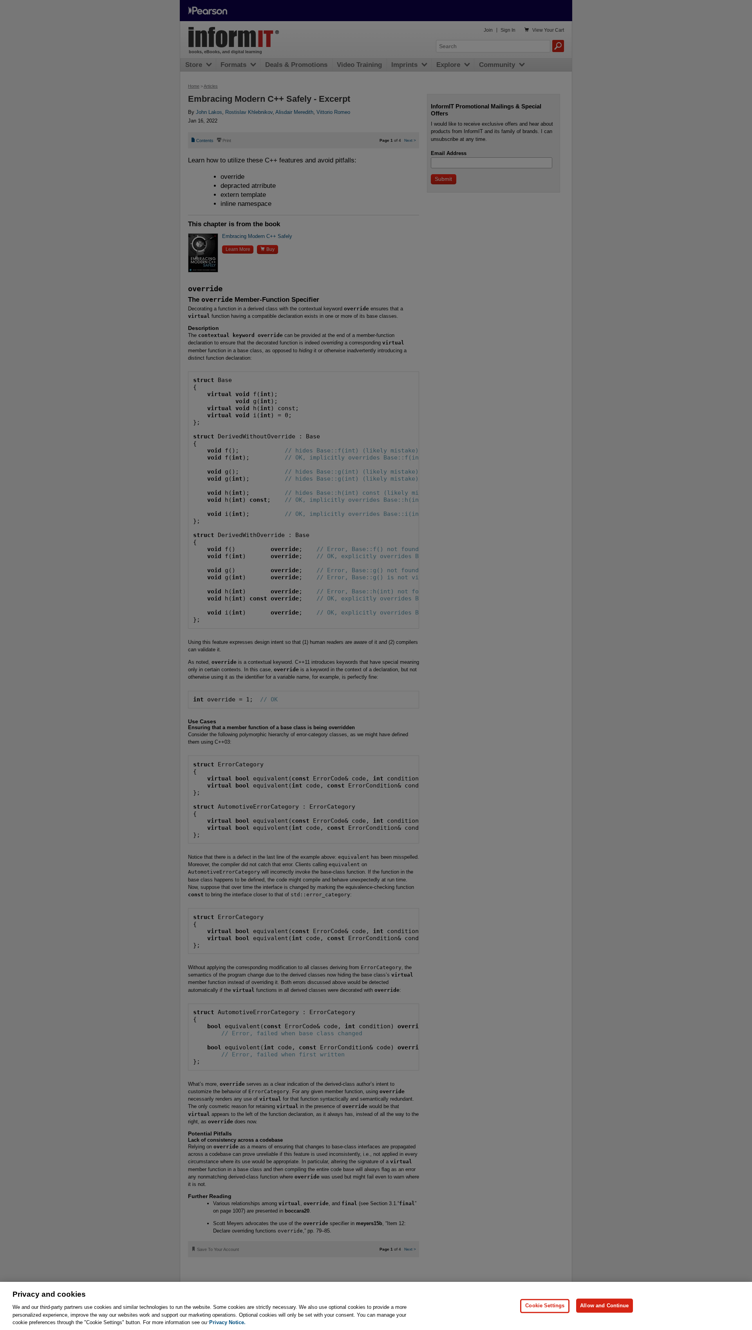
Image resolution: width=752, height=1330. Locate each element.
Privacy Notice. (227, 1322)
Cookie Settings (544, 1305)
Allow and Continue (604, 1305)
